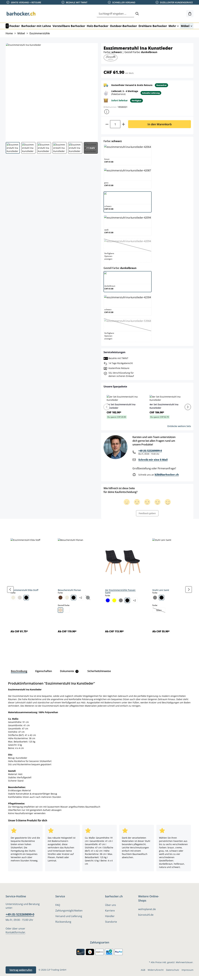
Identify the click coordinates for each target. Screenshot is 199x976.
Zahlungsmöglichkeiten (69, 910)
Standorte (111, 921)
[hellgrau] (19, 597)
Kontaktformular (15, 932)
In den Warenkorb (160, 124)
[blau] (107, 600)
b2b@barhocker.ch (167, 474)
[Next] (188, 407)
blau (160, 610)
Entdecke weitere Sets (179, 426)
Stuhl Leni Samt (160, 590)
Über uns (110, 905)
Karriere (110, 910)
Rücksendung (63, 921)
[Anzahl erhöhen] (123, 124)
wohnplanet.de (147, 909)
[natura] (60, 610)
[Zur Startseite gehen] (21, 14)
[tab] (11, 525)
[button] (106, 111)
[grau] (120, 600)
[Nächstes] (188, 589)
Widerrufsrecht (156, 969)
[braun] (60, 597)
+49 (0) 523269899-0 (150, 450)
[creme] (13, 597)
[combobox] (115, 13)
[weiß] (67, 610)
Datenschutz (172, 969)
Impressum (187, 969)
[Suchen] (137, 13)
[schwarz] (26, 597)
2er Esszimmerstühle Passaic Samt (120, 591)
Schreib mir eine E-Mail (153, 459)
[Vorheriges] (7, 25)
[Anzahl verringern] (107, 124)
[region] (99, 589)
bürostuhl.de (145, 914)
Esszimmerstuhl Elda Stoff (24, 590)
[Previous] (107, 407)
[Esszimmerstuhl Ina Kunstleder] (51, 91)
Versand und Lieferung (68, 916)
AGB (143, 969)
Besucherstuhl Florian (69, 590)
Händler (110, 916)
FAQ (57, 905)
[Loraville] (111, 57)
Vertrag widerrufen (20, 970)
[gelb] (114, 600)
